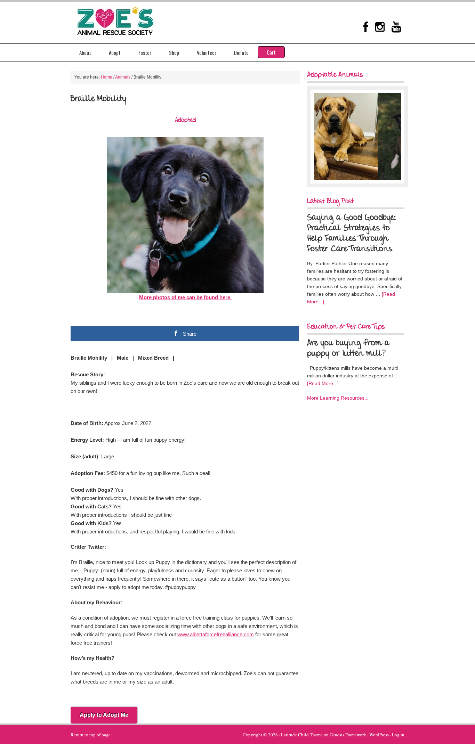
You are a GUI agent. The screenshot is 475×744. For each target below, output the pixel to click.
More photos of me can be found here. (185, 297)
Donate (241, 52)
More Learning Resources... (338, 398)
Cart (271, 52)
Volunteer (206, 52)
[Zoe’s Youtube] (396, 26)
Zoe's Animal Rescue (123, 19)
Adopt (115, 52)
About (85, 52)
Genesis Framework (348, 734)
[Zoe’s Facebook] (366, 26)
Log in (398, 734)
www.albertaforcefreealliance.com (215, 634)
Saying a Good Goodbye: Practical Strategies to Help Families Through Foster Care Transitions (351, 233)
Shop (174, 52)
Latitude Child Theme (302, 734)
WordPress (379, 734)
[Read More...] (323, 383)
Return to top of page (91, 734)
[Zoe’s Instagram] (380, 26)
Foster (144, 52)
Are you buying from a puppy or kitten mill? (348, 348)
